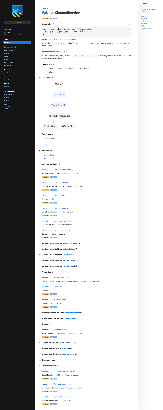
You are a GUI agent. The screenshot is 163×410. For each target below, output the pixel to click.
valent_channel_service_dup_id (54, 195)
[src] (130, 24)
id (5, 76)
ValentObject (48, 141)
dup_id (6, 56)
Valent (8, 29)
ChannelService (9, 42)
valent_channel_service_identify (55, 208)
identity (6, 79)
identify (6, 59)
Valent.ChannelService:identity (54, 299)
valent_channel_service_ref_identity (56, 230)
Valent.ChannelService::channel (55, 330)
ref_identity (7, 65)
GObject (46, 145)
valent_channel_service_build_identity (57, 170)
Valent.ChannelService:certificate (55, 277)
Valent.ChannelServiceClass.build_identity (59, 371)
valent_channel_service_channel (55, 182)
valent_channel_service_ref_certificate (57, 221)
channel (6, 53)
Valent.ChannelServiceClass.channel (57, 384)
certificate (7, 73)
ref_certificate (8, 62)
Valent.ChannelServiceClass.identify (56, 397)
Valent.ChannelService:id (52, 287)
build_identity (8, 50)
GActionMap (48, 158)
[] (40, 24)
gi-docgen (7, 106)
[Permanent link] (64, 51)
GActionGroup (49, 155)
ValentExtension (50, 138)
